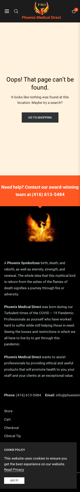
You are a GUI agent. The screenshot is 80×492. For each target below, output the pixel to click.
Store (8, 411)
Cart (7, 419)
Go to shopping (40, 117)
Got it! (14, 480)
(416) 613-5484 (48, 194)
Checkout (11, 428)
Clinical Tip (12, 436)
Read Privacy (14, 470)
